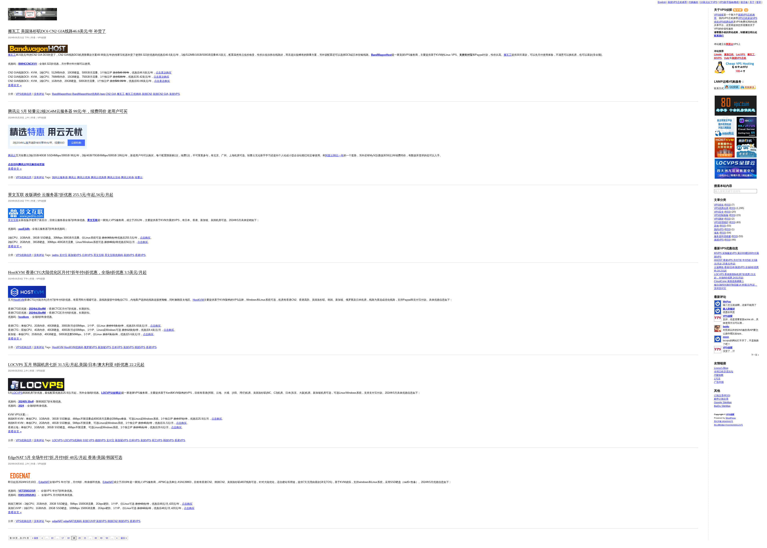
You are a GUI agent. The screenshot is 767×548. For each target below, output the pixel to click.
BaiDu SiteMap (722, 406)
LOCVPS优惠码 (73, 440)
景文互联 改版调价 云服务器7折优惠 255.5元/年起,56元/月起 (60, 195)
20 (79, 538)
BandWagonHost (381, 54)
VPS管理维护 (721, 222)
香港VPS (140, 255)
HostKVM (18, 299)
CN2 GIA (111, 93)
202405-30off (26, 401)
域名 (716, 232)
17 (63, 538)
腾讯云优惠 (83, 177)
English (662, 2)
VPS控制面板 (721, 215)
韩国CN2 (112, 521)
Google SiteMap (723, 402)
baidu (726, 326)
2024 (21, 405)
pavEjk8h (24, 228)
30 (95, 538)
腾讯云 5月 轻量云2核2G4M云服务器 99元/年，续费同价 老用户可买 (67, 111)
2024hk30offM (37, 308)
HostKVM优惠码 (73, 347)
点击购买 (145, 237)
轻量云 (139, 177)
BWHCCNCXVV (27, 63)
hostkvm (23, 316)
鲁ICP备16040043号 (723, 421)
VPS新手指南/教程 (729, 2)
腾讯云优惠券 (98, 177)
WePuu (727, 301)
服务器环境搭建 (722, 236)
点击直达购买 (163, 72)
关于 (752, 2)
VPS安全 (719, 211)
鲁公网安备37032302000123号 (728, 425)
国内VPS (719, 229)
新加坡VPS (74, 255)
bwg (102, 93)
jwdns (55, 255)
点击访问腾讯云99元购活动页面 (26, 164)
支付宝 (63, 255)
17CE (717, 378)
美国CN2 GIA (160, 93)
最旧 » (124, 538)
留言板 (744, 2)
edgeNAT (57, 521)
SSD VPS (88, 440)
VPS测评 (719, 218)
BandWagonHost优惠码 (85, 93)
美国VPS (174, 93)
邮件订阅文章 (721, 398)
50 (107, 538)
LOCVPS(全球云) (111, 392)
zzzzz (726, 337)
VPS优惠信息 (24, 93)
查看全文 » (15, 85)
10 (52, 538)
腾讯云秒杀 (127, 177)
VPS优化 (719, 204)
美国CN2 (147, 93)
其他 (716, 225)
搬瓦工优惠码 (133, 93)
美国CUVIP (88, 521)
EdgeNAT (44, 482)
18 (68, 538)
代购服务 (693, 2)
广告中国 (719, 382)
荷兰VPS (157, 440)
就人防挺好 (729, 308)
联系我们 (719, 35)
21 (85, 538)
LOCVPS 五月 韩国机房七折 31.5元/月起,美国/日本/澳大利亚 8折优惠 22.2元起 (76, 365)
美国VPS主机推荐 (677, 2)
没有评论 (39, 93)
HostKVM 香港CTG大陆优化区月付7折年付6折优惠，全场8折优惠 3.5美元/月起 (77, 272)
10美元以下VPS (708, 2)
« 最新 (35, 538)
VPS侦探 (32, 14)
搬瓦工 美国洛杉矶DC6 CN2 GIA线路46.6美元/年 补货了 (57, 31)
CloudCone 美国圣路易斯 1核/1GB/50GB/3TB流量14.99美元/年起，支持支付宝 (735, 285)
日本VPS (87, 255)
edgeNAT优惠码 (72, 521)
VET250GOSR (26, 490)
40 (101, 538)
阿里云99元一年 (334, 155)
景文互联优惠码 (114, 255)
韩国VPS (140, 347)
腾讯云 (12, 155)
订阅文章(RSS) (722, 395)
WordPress (731, 418)
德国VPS (100, 440)
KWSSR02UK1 (27, 494)
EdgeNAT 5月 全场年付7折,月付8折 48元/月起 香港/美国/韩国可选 (65, 457)
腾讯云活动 (113, 177)
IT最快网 (718, 375)
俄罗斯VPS (90, 347)
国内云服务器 (60, 177)
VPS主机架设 (745, 18)
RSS (727, 204)
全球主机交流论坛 (723, 371)
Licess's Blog (721, 368)
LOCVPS (17, 392)
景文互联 (13, 220)
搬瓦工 (12, 54)
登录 (758, 2)
